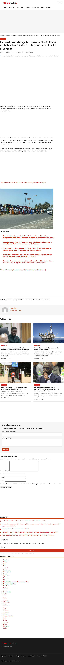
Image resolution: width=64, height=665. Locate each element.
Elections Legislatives (9, 584)
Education (6, 580)
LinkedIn (28, 299)
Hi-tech (5, 590)
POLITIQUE (20, 7)
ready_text (6, 612)
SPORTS (42, 7)
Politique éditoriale (20, 656)
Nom (2, 474)
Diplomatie (6, 576)
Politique (5, 610)
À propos (4, 656)
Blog (4, 564)
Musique (5, 600)
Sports (5, 624)
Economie (3, 39)
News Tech (6, 606)
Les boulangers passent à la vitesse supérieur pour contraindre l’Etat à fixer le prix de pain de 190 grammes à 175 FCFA (31, 525)
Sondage (5, 622)
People (5, 608)
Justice (5, 594)
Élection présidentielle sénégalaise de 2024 (15, 582)
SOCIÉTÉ (27, 7)
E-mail (2, 477)
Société (5, 620)
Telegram (34, 299)
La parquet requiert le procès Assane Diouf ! (16, 529)
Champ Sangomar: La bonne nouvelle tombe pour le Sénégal (46, 348)
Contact (11, 656)
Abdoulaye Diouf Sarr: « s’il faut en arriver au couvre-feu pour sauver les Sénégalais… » (28, 535)
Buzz (4, 566)
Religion (5, 614)
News (4, 604)
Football (5, 588)
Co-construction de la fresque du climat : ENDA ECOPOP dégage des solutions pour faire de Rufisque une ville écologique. (27, 249)
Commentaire (4, 471)
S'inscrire (32, 550)
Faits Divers (6, 586)
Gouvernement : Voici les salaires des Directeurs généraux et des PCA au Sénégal (15, 348)
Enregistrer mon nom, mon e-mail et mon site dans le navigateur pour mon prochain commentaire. (31, 484)
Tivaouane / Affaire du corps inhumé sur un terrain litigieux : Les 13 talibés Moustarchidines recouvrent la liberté (27, 255)
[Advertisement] (32, 21)
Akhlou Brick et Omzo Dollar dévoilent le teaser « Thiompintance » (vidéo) (24, 521)
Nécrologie (6, 602)
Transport (6, 626)
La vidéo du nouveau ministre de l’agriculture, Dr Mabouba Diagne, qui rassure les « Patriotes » (46, 389)
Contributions (7, 572)
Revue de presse (8, 616)
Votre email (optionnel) (8, 432)
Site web (2, 480)
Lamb (4, 596)
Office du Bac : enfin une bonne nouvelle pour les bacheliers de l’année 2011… (14, 388)
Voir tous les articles (16, 310)
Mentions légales (42, 656)
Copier (40, 299)
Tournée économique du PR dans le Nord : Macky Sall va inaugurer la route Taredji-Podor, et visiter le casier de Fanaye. (27, 243)
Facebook (10, 299)
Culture (5, 574)
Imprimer (47, 299)
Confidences (6, 570)
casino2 (5, 568)
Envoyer (5, 449)
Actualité (4, 345)
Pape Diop (13, 52)
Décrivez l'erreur (7, 438)
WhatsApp (20, 299)
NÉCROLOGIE (35, 7)
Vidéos (5, 628)
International (7, 592)
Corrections (31, 656)
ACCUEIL (4, 7)
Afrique (5, 562)
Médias (5, 598)
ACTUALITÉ (11, 7)
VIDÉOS (48, 7)
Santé (4, 618)
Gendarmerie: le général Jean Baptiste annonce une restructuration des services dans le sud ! (30, 532)
